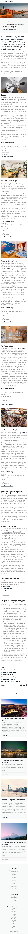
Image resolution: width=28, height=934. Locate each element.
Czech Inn (3, 99)
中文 (14, 889)
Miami (14, 922)
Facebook (14, 897)
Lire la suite (5, 735)
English (14, 873)
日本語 (14, 888)
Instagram (14, 896)
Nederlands (14, 880)
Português (14, 886)
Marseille (14, 920)
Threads (14, 900)
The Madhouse (23, 432)
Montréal (14, 910)
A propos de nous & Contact (14, 870)
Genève (14, 914)
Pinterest (14, 902)
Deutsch (14, 876)
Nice (14, 923)
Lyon (14, 926)
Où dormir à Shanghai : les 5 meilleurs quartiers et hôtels (13, 800)
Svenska (14, 883)
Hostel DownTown (7, 268)
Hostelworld (17, 532)
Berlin (14, 916)
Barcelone (14, 919)
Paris (14, 908)
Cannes (14, 928)
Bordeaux (14, 925)
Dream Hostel (6, 194)
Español (14, 874)
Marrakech (14, 911)
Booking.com (8, 532)
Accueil (4, 21)
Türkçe (14, 882)
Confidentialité (14, 871)
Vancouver (14, 913)
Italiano (14, 877)
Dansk (14, 885)
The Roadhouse (21, 348)
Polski (14, 879)
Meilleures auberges (11, 21)
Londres (14, 917)
